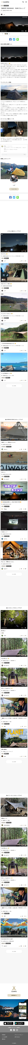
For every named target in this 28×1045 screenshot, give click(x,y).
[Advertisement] (14, 215)
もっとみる (14, 385)
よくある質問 (4, 1036)
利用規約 (3, 1034)
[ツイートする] (14, 39)
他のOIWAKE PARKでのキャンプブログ (14, 419)
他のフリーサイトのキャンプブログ (14, 795)
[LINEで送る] (17, 39)
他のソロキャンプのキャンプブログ (14, 607)
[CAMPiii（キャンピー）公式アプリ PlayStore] (19, 1023)
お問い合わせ (17, 1036)
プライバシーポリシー (19, 1034)
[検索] (23, 2)
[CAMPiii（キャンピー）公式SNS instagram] (17, 1030)
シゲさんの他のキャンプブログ (14, 231)
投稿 (24, 154)
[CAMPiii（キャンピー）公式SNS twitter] (14, 1030)
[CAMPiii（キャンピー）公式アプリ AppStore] (8, 1023)
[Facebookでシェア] (10, 39)
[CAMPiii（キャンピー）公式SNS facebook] (11, 1030)
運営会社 (3, 1039)
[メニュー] (26, 2)
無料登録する (14, 995)
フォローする (14, 189)
